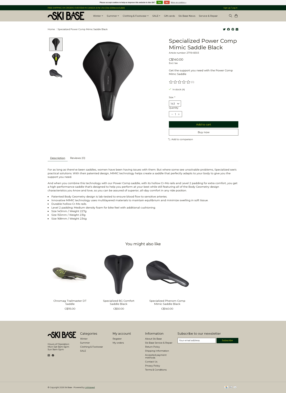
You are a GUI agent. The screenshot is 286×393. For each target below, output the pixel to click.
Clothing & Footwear (91, 346)
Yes (159, 2)
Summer (85, 342)
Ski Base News (186, 15)
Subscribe (227, 340)
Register (117, 338)
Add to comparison (182, 139)
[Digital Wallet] (233, 387)
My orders (118, 342)
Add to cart (203, 124)
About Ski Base (153, 338)
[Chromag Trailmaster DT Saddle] (70, 274)
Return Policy (152, 346)
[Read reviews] (180, 82)
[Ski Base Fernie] (66, 15)
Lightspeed (90, 387)
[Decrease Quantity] (172, 114)
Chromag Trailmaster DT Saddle (70, 302)
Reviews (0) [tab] (77, 157)
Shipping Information (157, 351)
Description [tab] (57, 157)
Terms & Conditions (156, 369)
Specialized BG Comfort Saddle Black (118, 302)
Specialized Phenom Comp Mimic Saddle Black (167, 302)
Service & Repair (208, 15)
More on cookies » (178, 2)
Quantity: (174, 107)
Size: (172, 97)
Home (51, 29)
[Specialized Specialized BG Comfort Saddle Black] (118, 274)
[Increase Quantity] (179, 114)
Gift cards (169, 15)
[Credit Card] (226, 387)
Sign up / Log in (230, 8)
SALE (83, 351)
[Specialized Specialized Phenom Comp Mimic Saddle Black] (167, 274)
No (167, 2)
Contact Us (151, 361)
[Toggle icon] (230, 15)
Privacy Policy (152, 365)
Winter (84, 338)
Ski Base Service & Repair (158, 342)
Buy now (203, 132)
